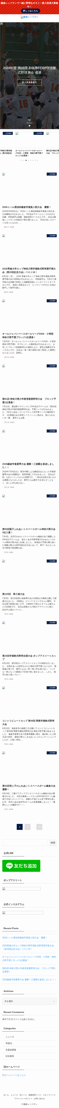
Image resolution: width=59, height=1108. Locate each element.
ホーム (6, 1095)
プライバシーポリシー (23, 1099)
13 (39, 827)
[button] (55, 18)
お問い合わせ (39, 1099)
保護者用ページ (35, 1095)
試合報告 (10, 1056)
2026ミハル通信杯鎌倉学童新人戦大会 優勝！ (24, 937)
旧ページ (23, 1095)
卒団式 (9, 1043)
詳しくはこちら (30, 10)
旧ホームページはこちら (14, 1075)
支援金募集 (11, 1050)
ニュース (10, 1037)
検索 (53, 842)
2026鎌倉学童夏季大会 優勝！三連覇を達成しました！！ (29, 979)
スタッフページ (49, 1095)
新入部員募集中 (29, 82)
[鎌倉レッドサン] (29, 18)
